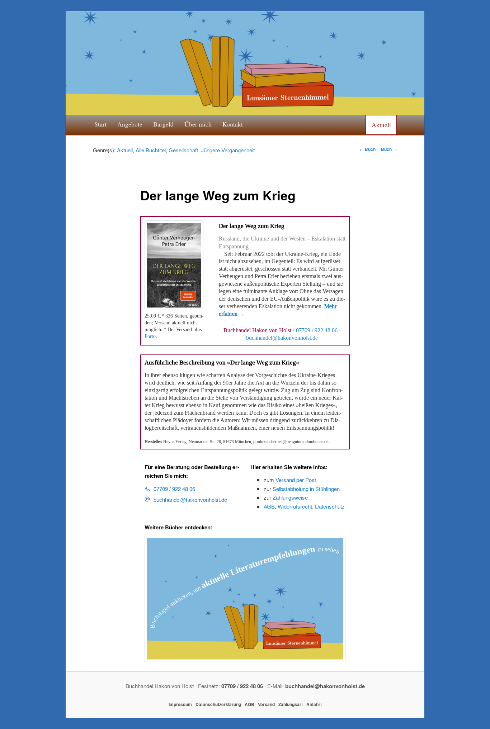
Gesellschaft (183, 150)
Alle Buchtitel (151, 150)
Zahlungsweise (290, 497)
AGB (269, 506)
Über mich (198, 124)
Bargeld (163, 124)
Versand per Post (295, 479)
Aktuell (381, 124)
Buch (367, 149)
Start (100, 124)
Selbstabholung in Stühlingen (306, 488)
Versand (266, 704)
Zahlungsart (290, 704)
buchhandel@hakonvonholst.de (190, 499)
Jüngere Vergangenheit (228, 150)
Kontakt (232, 124)
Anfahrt (314, 704)
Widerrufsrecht (295, 506)
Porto (150, 336)
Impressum (180, 704)
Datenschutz (330, 506)
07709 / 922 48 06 (317, 330)
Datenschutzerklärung (218, 704)
